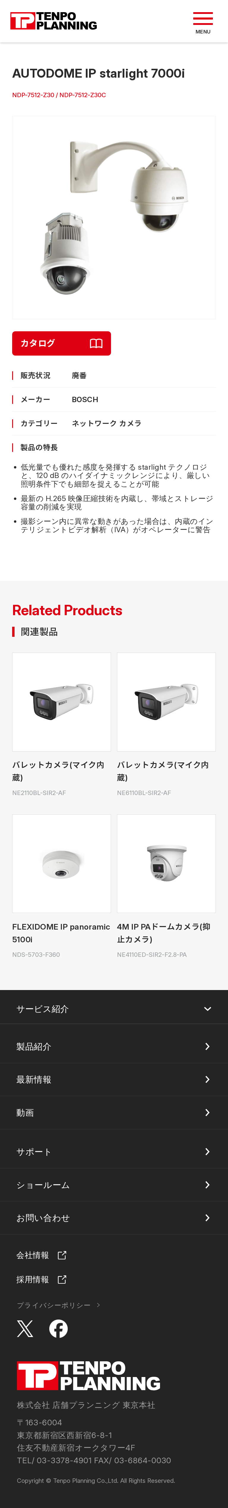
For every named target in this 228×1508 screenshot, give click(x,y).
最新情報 (33, 1079)
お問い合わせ (43, 1218)
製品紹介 (33, 1046)
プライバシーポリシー (54, 1305)
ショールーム (43, 1185)
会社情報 (32, 1255)
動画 (25, 1112)
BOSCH (85, 399)
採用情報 (32, 1279)
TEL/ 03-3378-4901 (54, 1460)
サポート (34, 1151)
